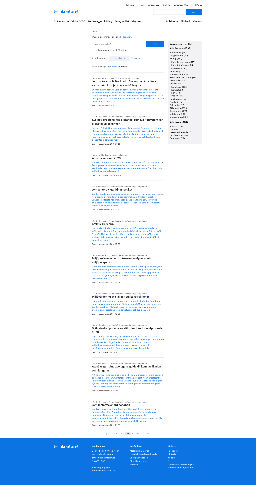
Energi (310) (176, 58)
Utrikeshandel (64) (179, 116)
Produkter (118, 57)
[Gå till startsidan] (66, 11)
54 (117, 433)
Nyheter (136, 78)
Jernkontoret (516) (179, 74)
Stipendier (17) (177, 104)
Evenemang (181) (178, 68)
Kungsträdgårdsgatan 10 (104, 454)
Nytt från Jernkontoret (121, 78)
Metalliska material (139, 450)
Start (95, 30)
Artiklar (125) (176, 126)
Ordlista (166, 4)
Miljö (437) (175, 83)
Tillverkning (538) (178, 107)
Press (141, 4)
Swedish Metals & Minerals (143, 454)
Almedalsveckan (120, 154)
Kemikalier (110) (179, 86)
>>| (148, 433)
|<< (107, 433)
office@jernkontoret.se (103, 457)
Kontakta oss (153, 4)
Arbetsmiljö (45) (178, 52)
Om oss (197, 21)
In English (130, 4)
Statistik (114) (176, 102)
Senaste (123, 67)
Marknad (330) (177, 80)
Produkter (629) (178, 99)
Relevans (112, 67)
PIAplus (198, 4)
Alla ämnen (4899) (180, 48)
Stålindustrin (61, 21)
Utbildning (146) (178, 113)
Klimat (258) (177, 89)
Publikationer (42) (179, 135)
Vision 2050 (78, 21)
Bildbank (186, 21)
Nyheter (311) (176, 129)
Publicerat (172, 21)
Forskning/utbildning (100, 21)
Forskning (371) (177, 71)
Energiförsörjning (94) (182, 64)
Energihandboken (139, 457)
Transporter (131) (178, 110)
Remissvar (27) (177, 138)
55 (122, 433)
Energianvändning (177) (183, 61)
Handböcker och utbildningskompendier (129, 116)
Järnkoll (134, 464)
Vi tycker (136, 21)
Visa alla (135, 57)
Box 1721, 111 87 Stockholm (105, 450)
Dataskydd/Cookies (182, 4)
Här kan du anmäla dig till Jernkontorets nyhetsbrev (181, 466)
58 (138, 433)
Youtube (172, 457)
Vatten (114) (177, 95)
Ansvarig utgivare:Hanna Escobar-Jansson (104, 469)
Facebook (173, 450)
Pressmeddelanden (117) (182, 132)
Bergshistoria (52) (179, 55)
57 (133, 433)
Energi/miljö (122, 21)
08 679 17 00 (98, 460)
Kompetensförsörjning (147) (184, 77)
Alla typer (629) (179, 122)
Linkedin (172, 454)
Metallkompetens (138, 460)
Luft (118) (176, 92)
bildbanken (125, 36)
